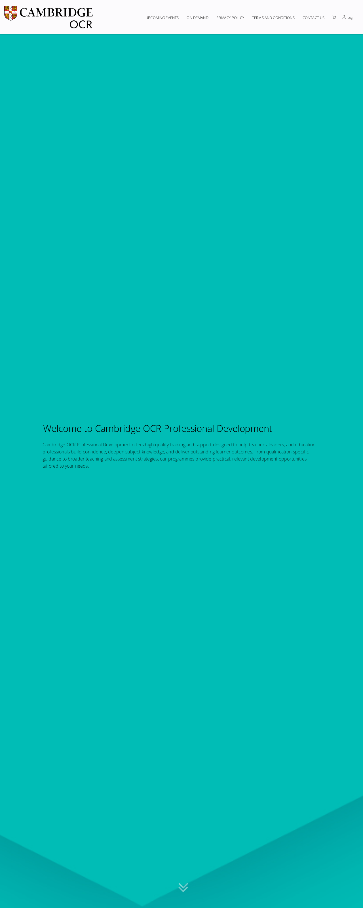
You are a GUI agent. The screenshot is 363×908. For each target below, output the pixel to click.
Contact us (313, 17)
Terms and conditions (273, 17)
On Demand (197, 17)
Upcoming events (162, 17)
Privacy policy (230, 17)
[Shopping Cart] (334, 17)
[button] (183, 891)
